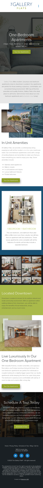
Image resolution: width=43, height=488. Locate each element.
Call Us (36, 446)
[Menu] (38, 6)
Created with (21, 479)
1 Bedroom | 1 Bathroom (21, 228)
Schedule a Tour (21, 427)
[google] (28, 456)
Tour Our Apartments (21, 52)
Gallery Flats (8, 81)
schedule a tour (28, 96)
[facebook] (16, 456)
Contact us (14, 418)
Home (7, 446)
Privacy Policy (14, 446)
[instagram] (22, 456)
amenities (26, 150)
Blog (31, 446)
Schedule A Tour (24, 446)
